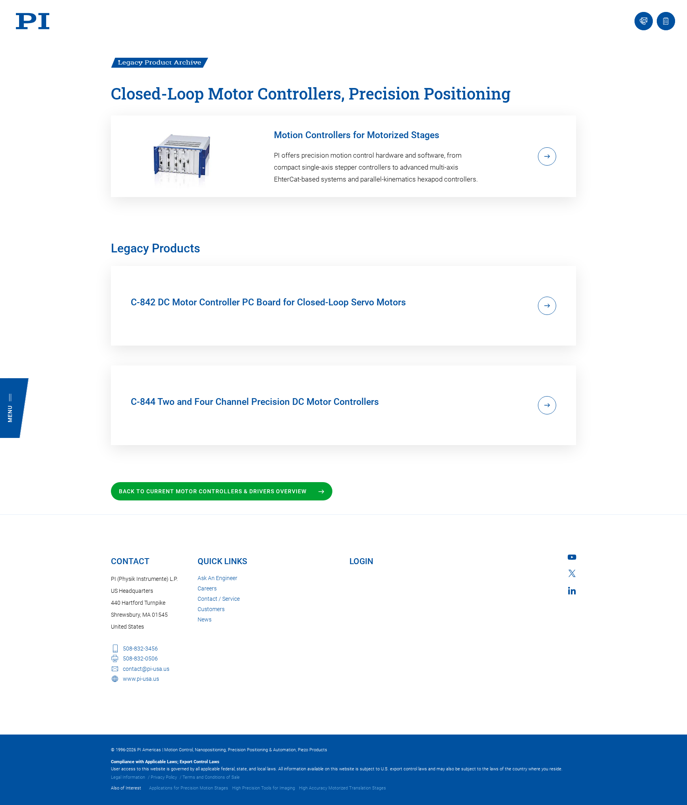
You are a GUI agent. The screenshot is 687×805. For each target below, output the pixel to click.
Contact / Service (219, 599)
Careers (207, 588)
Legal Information (128, 777)
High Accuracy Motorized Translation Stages (342, 788)
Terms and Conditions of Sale (211, 777)
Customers (211, 609)
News (205, 619)
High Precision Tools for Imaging (263, 788)
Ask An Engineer (217, 578)
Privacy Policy (164, 777)
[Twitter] (572, 573)
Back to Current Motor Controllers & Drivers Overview (213, 491)
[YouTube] (572, 557)
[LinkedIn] (572, 590)
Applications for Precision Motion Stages (188, 788)
